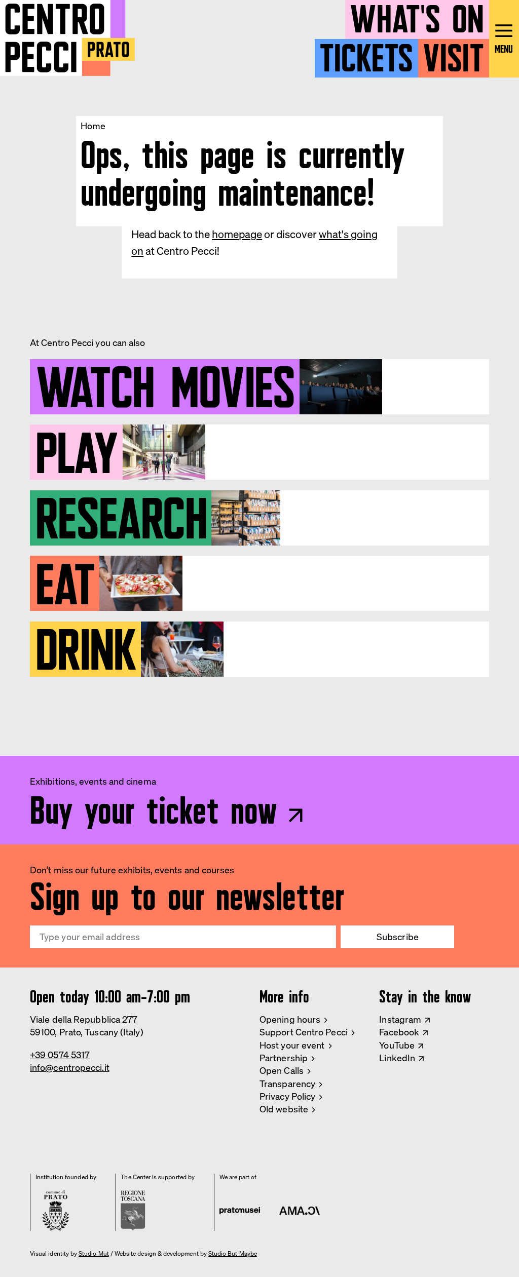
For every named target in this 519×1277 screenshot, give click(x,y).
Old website (284, 1109)
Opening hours (290, 1019)
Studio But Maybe (232, 1253)
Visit (453, 53)
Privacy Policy (287, 1096)
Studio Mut (94, 1253)
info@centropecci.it (69, 1067)
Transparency (287, 1083)
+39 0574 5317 (60, 1055)
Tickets (366, 53)
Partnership (284, 1058)
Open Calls (282, 1070)
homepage (237, 234)
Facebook (399, 1032)
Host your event (292, 1045)
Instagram (400, 1019)
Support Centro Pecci (304, 1032)
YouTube (397, 1045)
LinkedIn (397, 1058)
